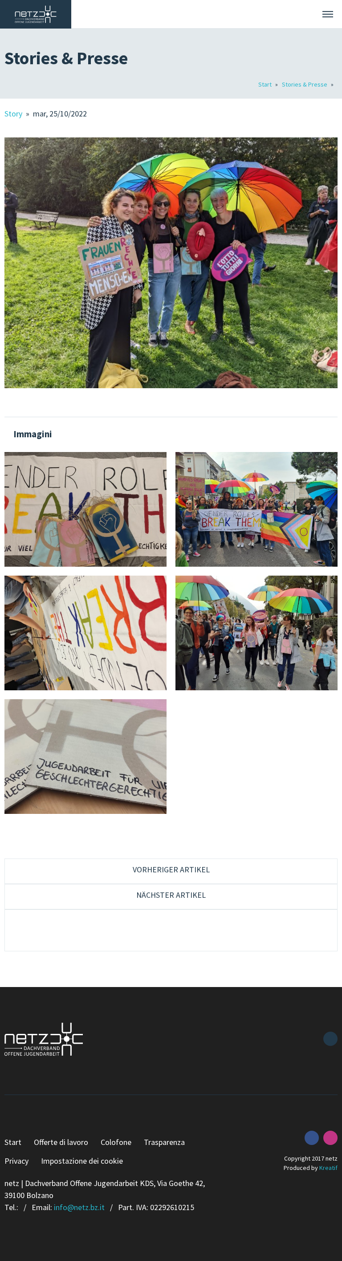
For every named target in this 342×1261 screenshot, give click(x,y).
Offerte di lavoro (61, 1142)
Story (14, 113)
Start (265, 84)
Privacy (16, 1161)
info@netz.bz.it (79, 1207)
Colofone (116, 1142)
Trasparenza (164, 1142)
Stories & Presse (305, 84)
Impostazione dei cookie (82, 1161)
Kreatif (328, 1168)
